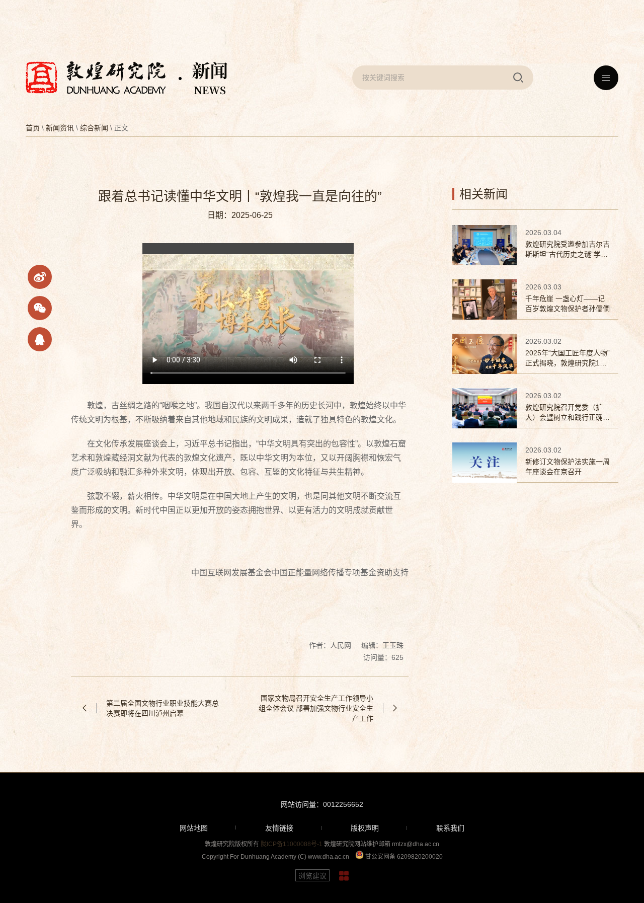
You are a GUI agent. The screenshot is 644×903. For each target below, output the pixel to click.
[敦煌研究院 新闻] (126, 78)
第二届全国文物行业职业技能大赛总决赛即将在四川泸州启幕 (162, 708)
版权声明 (365, 828)
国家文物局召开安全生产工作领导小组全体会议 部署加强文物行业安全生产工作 (316, 708)
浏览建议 (312, 876)
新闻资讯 (60, 128)
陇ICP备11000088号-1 (292, 844)
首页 (33, 128)
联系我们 (450, 828)
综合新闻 (94, 128)
